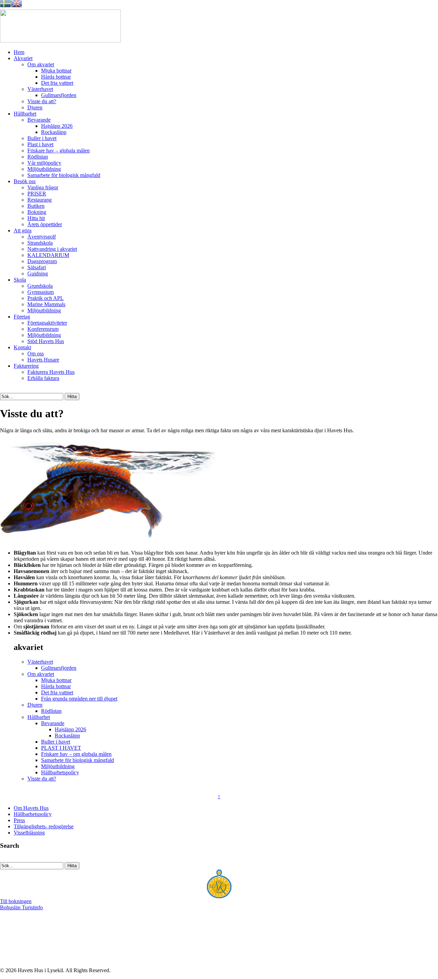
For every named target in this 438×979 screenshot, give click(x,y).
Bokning (36, 212)
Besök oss (25, 181)
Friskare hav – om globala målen (76, 754)
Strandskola (40, 243)
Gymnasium (40, 292)
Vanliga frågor (42, 187)
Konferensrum (43, 329)
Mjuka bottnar (56, 70)
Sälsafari (36, 267)
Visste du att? (41, 101)
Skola (20, 280)
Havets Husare (43, 360)
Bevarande (39, 120)
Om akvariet (40, 64)
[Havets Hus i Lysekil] (60, 40)
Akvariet (23, 58)
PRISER (36, 193)
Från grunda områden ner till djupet (79, 699)
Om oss (35, 353)
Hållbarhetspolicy (60, 772)
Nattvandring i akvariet (52, 249)
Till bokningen (15, 901)
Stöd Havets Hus (45, 341)
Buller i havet (41, 138)
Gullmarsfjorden (58, 95)
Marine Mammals (46, 304)
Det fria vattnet (57, 83)
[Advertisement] (40, 950)
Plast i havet (40, 144)
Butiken (35, 206)
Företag (22, 316)
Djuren (34, 107)
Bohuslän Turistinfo (21, 907)
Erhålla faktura (43, 378)
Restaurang (39, 200)
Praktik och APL (45, 298)
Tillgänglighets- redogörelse (44, 826)
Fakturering (26, 366)
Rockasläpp (53, 132)
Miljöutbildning (44, 169)
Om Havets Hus (31, 808)
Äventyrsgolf (41, 237)
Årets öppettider (44, 224)
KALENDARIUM (48, 255)
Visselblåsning (29, 832)
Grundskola (40, 286)
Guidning (37, 273)
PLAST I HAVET (61, 748)
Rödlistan (37, 157)
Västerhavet (40, 89)
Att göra (22, 230)
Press (19, 820)
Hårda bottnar (56, 77)
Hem (19, 52)
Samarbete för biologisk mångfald (63, 175)
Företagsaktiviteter (47, 323)
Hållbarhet (25, 114)
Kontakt (22, 347)
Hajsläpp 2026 (57, 126)
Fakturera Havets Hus (51, 372)
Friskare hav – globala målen (58, 150)
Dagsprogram (42, 261)
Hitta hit (36, 218)
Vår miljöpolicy (44, 163)
